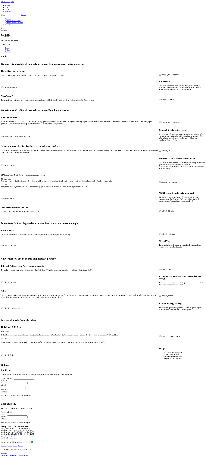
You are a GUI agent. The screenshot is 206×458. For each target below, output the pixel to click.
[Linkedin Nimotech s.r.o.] (29, 442)
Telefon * (4, 383)
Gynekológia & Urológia (14, 23)
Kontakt (8, 11)
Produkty (8, 5)
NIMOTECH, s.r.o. (7, 2)
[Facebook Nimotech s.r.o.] (18, 442)
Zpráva (3, 390)
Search (23, 15)
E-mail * (4, 381)
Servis (7, 9)
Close (3, 399)
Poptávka (8, 52)
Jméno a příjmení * (7, 378)
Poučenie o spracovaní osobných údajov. (14, 455)
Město (3, 385)
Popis (7, 48)
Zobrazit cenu (5, 44)
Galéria (7, 50)
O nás (7, 7)
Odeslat (4, 392)
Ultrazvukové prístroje (13, 21)
